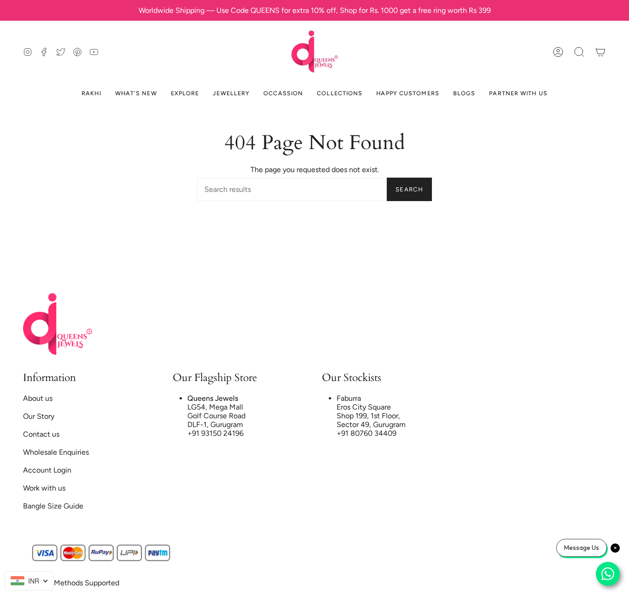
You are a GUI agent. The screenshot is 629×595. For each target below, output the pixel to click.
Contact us (41, 434)
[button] (579, 52)
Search (409, 189)
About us (37, 398)
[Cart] (600, 52)
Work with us (44, 488)
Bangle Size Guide (53, 506)
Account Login (47, 470)
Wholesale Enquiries (56, 452)
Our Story (38, 416)
